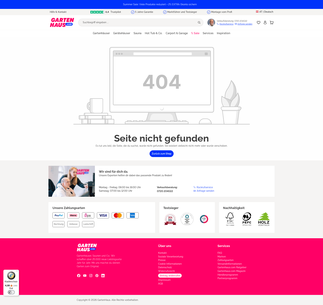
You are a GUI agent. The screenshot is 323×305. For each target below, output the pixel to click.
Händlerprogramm (228, 274)
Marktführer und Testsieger (182, 12)
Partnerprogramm (227, 278)
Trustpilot (115, 12)
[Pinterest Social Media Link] (97, 275)
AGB (160, 283)
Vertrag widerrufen (169, 275)
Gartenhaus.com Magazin (231, 271)
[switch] (11, 292)
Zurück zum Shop (161, 153)
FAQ (220, 253)
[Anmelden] (265, 22)
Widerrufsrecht (166, 271)
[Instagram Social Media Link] (91, 275)
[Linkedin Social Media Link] (103, 275)
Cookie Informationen (170, 263)
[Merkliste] (258, 22)
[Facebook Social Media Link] (79, 275)
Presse (162, 260)
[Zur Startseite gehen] (62, 22)
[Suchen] (199, 22)
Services (224, 246)
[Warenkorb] (272, 22)
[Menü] (17, 272)
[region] (161, 4)
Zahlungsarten (226, 260)
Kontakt (162, 253)
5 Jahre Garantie (144, 12)
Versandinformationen (230, 263)
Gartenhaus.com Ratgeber (232, 267)
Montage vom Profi (221, 12)
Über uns (164, 246)
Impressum (164, 280)
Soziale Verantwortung (170, 256)
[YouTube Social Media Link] (85, 275)
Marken (222, 256)
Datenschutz (165, 267)
